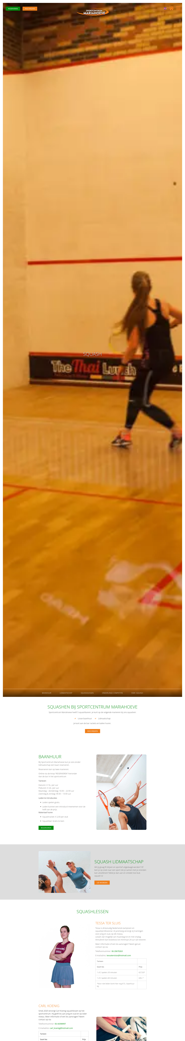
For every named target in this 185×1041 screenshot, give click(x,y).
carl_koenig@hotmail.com (61, 1028)
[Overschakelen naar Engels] (165, 9)
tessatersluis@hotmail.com (119, 955)
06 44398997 (60, 1023)
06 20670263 (117, 951)
